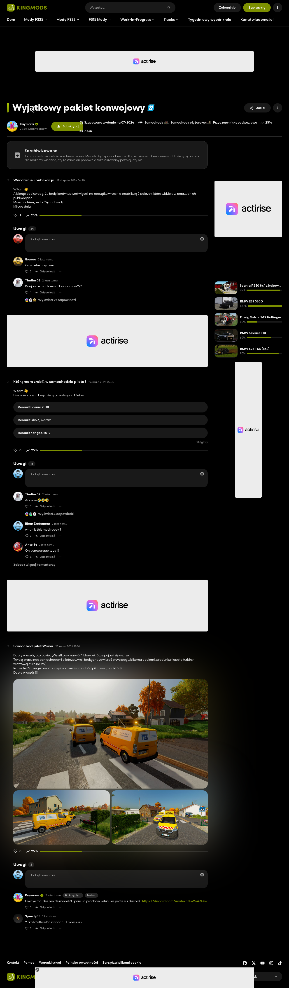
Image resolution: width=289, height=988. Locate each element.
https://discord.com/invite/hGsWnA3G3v (174, 901)
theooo (30, 259)
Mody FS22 (65, 19)
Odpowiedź (47, 271)
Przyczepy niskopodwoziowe (235, 122)
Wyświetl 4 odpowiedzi (56, 514)
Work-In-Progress (135, 19)
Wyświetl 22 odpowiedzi (57, 300)
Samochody (153, 122)
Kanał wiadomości (256, 19)
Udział (260, 108)
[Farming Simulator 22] (151, 107)
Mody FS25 (33, 19)
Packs (169, 19)
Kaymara (27, 124)
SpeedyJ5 (32, 916)
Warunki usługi (50, 962)
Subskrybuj (71, 126)
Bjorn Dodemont (37, 524)
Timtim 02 (32, 280)
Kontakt (13, 962)
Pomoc (29, 962)
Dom (11, 19)
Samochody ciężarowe (188, 122)
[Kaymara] (12, 126)
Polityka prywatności (81, 962)
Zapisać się (257, 7)
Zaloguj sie (227, 7)
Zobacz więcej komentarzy (34, 565)
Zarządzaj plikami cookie (122, 963)
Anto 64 (31, 545)
